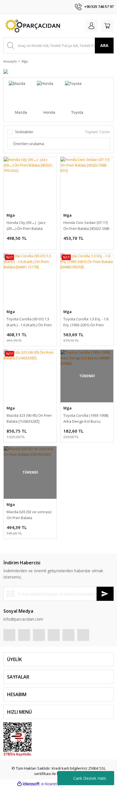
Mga (25, 61)
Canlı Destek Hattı (89, 778)
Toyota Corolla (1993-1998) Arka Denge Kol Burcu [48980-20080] (85, 418)
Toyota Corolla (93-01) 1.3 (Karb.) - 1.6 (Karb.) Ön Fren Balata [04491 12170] (29, 322)
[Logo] (31, 26)
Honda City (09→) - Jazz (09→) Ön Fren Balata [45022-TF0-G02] (26, 226)
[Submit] (105, 594)
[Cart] (107, 26)
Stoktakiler (24, 131)
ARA (104, 45)
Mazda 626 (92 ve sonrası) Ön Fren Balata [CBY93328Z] (29, 515)
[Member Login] (91, 26)
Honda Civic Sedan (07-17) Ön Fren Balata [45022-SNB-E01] (86, 226)
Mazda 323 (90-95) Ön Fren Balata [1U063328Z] (29, 418)
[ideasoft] (28, 784)
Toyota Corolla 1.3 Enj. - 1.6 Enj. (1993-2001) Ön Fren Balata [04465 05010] (85, 322)
